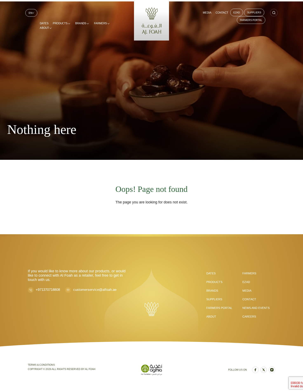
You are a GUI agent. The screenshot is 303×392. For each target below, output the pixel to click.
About (44, 27)
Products (60, 23)
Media (207, 12)
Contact (222, 12)
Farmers (100, 23)
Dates (44, 23)
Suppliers (254, 12)
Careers (249, 316)
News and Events (256, 308)
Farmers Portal (251, 20)
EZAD (236, 12)
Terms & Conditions (41, 364)
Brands (80, 23)
